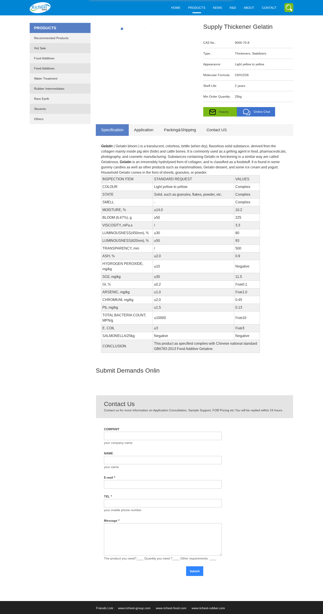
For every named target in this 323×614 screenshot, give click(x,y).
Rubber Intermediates (49, 88)
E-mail (109, 477)
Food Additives (44, 58)
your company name (118, 443)
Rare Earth (41, 98)
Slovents (40, 109)
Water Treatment (45, 78)
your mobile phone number (123, 510)
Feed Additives (44, 68)
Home (175, 7)
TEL (108, 496)
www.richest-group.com (134, 608)
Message (111, 520)
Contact (269, 7)
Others (39, 119)
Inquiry (224, 111)
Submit (195, 571)
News (217, 7)
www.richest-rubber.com (208, 608)
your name (111, 467)
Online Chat (262, 111)
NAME (108, 453)
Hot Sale (40, 48)
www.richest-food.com (171, 608)
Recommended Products (51, 38)
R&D (233, 7)
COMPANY (111, 429)
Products (196, 7)
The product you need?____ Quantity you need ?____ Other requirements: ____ (160, 558)
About (249, 7)
